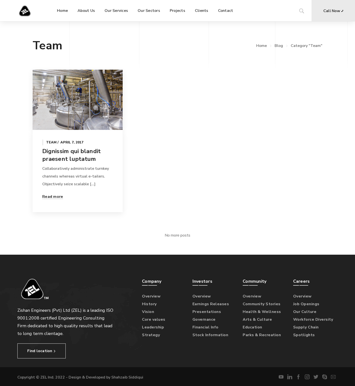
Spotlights (304, 335)
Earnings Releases (210, 304)
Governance (204, 319)
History (149, 304)
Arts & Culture (257, 319)
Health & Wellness (262, 311)
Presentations (206, 311)
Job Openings (306, 304)
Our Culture (305, 311)
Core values (153, 319)
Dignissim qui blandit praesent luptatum (71, 155)
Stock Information (210, 335)
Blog (279, 45)
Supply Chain (306, 327)
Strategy (151, 335)
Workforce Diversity (313, 319)
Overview (151, 296)
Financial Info (205, 327)
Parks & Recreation (262, 335)
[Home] (26, 10)
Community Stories (262, 304)
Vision (148, 311)
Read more (52, 196)
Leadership (153, 327)
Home (261, 45)
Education (252, 327)
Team (51, 142)
